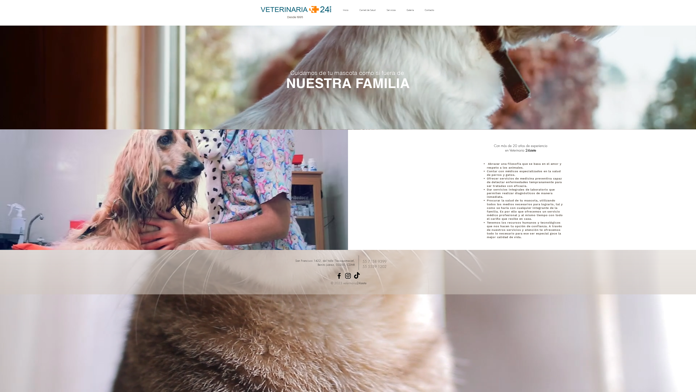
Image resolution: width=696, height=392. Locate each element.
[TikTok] (357, 276)
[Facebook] (339, 276)
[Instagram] (348, 276)
